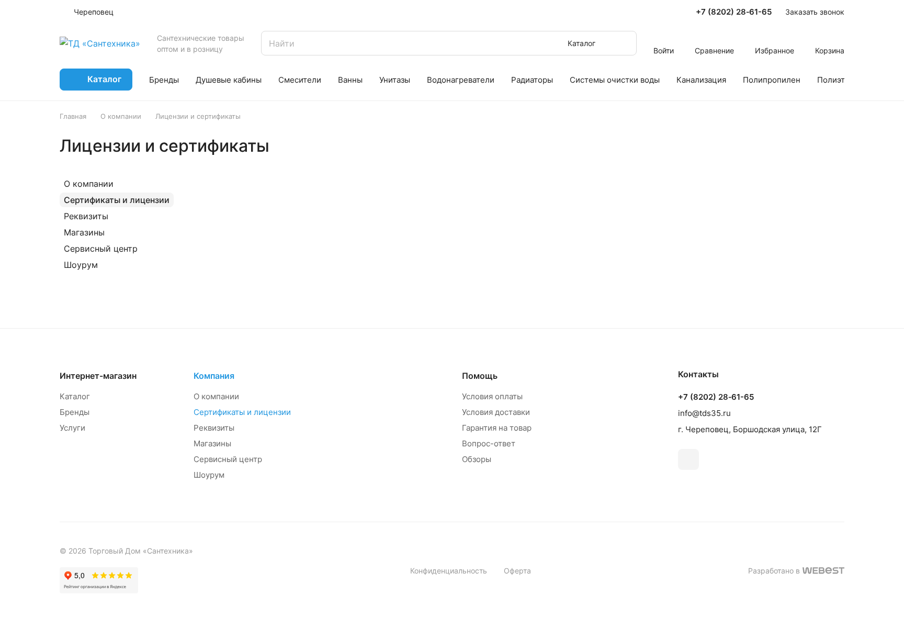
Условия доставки (496, 412)
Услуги (72, 428)
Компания (214, 375)
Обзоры (476, 459)
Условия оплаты (492, 396)
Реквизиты (86, 216)
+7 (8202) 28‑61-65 (734, 12)
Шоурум (81, 265)
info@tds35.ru (704, 413)
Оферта (517, 570)
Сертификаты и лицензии (117, 200)
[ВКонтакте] (688, 459)
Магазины (84, 232)
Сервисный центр (101, 248)
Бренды (74, 412)
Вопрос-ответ (488, 443)
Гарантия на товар (497, 428)
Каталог (75, 396)
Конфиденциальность (448, 570)
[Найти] (624, 43)
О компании (89, 183)
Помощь (480, 375)
